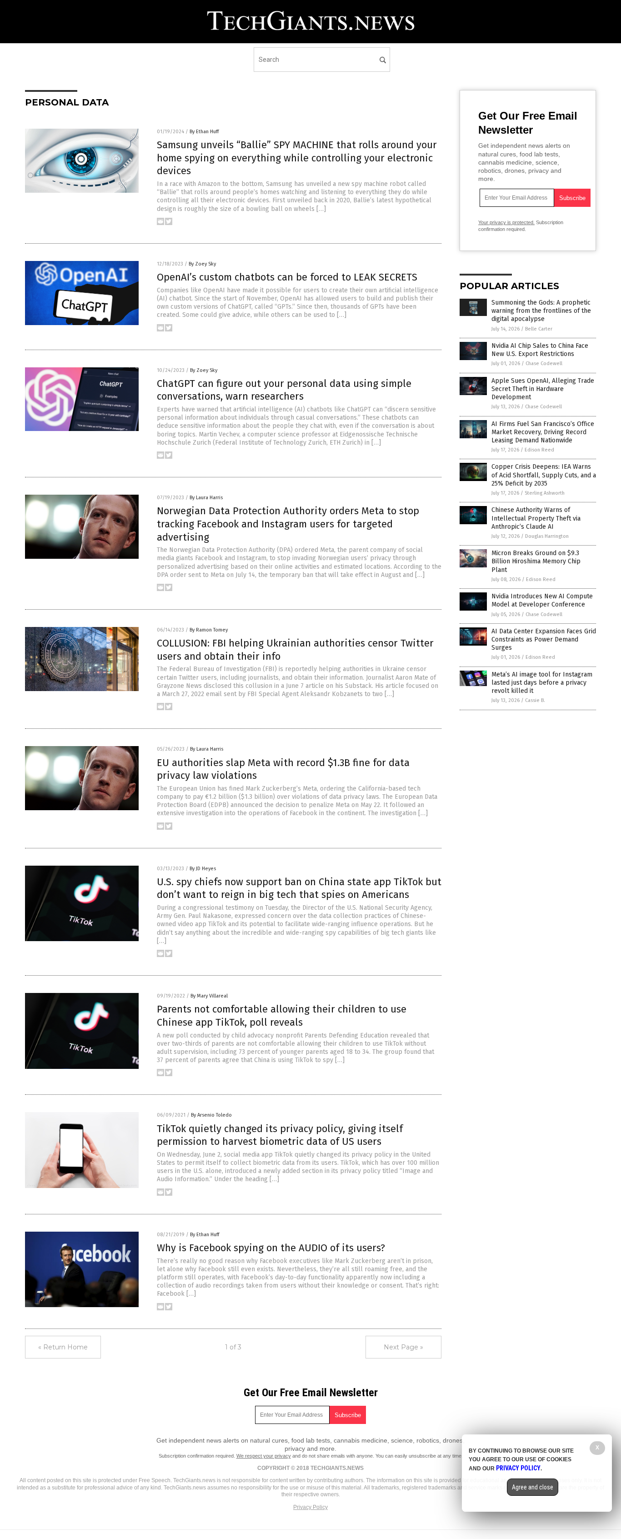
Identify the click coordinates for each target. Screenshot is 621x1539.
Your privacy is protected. (506, 222)
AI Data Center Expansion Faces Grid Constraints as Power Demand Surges (543, 639)
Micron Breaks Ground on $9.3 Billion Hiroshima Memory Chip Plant (536, 561)
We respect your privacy (263, 1456)
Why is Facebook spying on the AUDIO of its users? (271, 1248)
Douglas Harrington (547, 536)
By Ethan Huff (204, 132)
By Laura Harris (206, 498)
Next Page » (403, 1347)
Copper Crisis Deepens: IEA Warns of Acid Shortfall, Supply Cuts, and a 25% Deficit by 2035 (543, 475)
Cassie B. (535, 700)
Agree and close (532, 1487)
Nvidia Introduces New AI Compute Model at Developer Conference (542, 600)
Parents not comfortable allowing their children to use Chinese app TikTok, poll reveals (281, 1015)
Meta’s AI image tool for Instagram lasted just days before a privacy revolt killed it (541, 683)
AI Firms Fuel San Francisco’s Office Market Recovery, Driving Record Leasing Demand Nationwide (542, 432)
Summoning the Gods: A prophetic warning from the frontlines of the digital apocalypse (541, 311)
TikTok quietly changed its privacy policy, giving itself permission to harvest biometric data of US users (280, 1135)
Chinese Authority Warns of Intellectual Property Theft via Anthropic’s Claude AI (536, 518)
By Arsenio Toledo (211, 1115)
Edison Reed (539, 450)
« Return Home (63, 1347)
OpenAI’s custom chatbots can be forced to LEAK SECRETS (287, 277)
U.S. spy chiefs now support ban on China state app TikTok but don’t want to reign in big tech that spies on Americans (299, 888)
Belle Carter (538, 329)
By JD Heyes (203, 869)
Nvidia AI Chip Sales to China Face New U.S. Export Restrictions (539, 350)
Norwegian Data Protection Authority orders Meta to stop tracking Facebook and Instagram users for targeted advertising (288, 524)
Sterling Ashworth (545, 493)
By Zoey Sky (202, 264)
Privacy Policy (310, 1507)
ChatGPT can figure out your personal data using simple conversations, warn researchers (284, 390)
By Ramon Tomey (209, 630)
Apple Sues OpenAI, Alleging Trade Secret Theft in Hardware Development (542, 389)
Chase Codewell (544, 363)
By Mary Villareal (209, 996)
